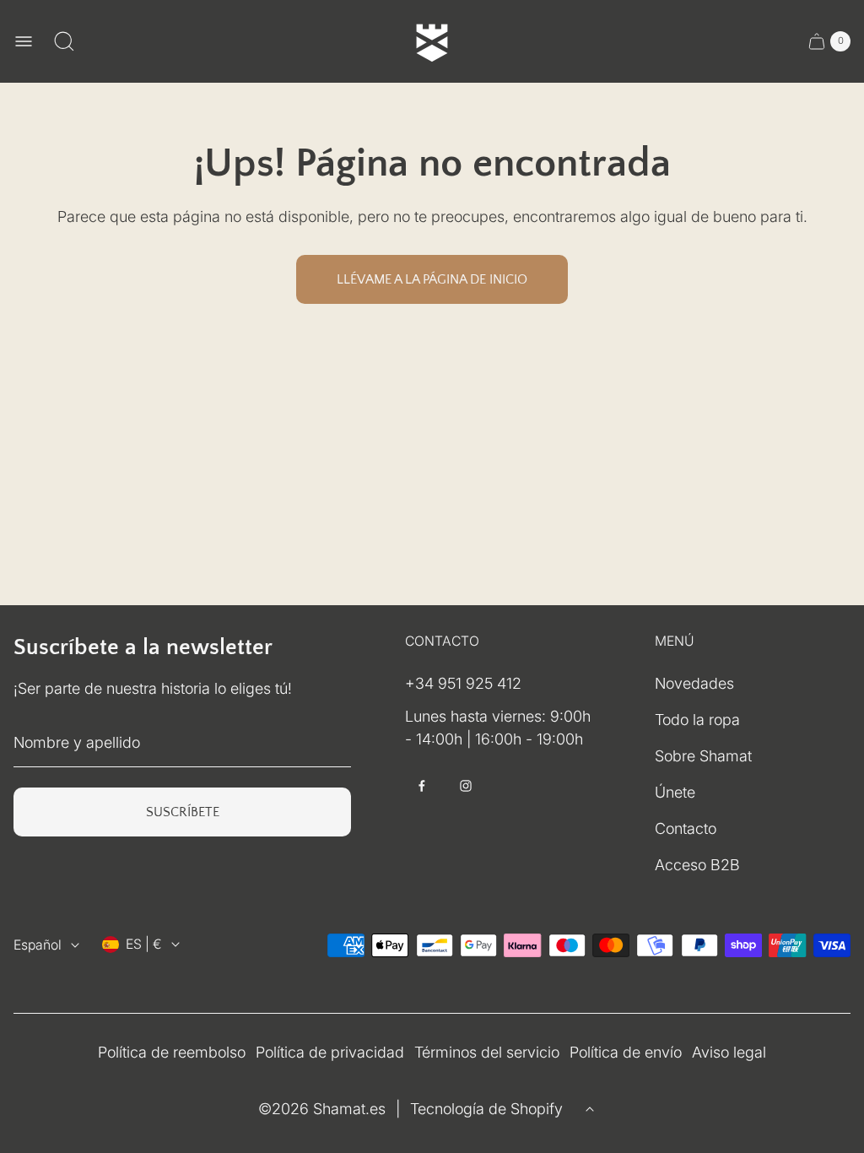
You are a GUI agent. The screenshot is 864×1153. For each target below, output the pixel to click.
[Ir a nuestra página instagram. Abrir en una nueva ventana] (466, 786)
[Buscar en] (64, 41)
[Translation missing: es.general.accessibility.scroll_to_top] (590, 1109)
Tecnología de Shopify (486, 1109)
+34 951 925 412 (463, 683)
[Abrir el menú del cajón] (23, 41)
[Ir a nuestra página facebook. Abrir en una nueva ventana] (422, 786)
